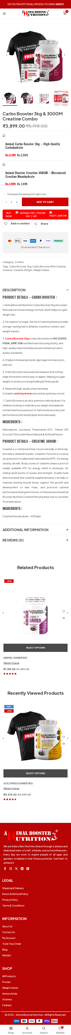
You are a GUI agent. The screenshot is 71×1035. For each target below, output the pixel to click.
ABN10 (60, 4)
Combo (19, 261)
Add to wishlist (20, 223)
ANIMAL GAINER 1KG (15, 657)
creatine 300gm (22, 270)
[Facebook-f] (5, 868)
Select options (35, 647)
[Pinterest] (27, 868)
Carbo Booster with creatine (49, 266)
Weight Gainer (41, 270)
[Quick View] (64, 618)
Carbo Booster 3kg (20, 266)
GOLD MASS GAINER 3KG (18, 783)
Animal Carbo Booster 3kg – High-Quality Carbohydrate (32, 146)
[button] (65, 13)
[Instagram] (10, 868)
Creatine (7, 270)
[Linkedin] (22, 868)
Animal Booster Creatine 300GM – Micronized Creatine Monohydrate (35, 174)
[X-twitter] (16, 868)
